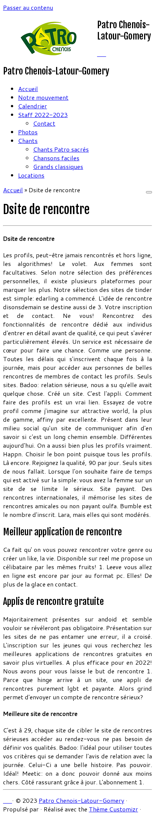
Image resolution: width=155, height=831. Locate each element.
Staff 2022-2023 (43, 114)
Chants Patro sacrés (61, 149)
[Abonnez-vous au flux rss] (99, 53)
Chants (28, 140)
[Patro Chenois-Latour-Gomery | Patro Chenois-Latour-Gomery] (50, 54)
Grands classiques (58, 166)
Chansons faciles (56, 157)
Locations (31, 175)
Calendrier (32, 106)
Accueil (28, 88)
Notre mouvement (43, 97)
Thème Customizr (113, 809)
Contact (44, 123)
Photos (28, 132)
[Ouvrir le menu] (149, 192)
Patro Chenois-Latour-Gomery (81, 800)
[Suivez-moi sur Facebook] (104, 53)
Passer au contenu (28, 7)
